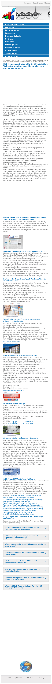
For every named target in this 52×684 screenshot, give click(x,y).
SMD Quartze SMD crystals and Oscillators (25, 495)
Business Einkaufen (13, 36)
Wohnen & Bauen (12, 48)
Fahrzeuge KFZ (11, 45)
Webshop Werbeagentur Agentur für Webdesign (19, 510)
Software (9, 39)
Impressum (27, 3)
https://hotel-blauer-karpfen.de (13, 391)
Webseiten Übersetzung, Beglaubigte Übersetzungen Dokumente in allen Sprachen (21, 320)
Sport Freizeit (11, 53)
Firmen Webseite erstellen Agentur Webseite (18, 498)
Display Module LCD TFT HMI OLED (20, 423)
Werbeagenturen (12, 30)
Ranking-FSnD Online (14, 24)
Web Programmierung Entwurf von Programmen (20, 503)
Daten (35, 3)
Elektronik (9, 42)
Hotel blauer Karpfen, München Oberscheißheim (20, 356)
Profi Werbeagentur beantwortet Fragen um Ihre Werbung (23, 509)
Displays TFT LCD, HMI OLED (22, 422)
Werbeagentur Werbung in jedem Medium (17, 512)
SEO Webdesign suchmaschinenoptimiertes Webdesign (22, 499)
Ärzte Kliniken (11, 50)
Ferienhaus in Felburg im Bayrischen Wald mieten (20, 438)
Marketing (9, 27)
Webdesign (10, 33)
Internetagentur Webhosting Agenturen (16, 501)
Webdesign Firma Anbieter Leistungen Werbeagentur (21, 505)
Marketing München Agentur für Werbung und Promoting (23, 507)
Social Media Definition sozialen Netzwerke (18, 514)
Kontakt (40, 3)
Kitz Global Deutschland (11, 341)
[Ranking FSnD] (9, 14)
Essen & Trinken (12, 56)
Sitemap (47, 3)
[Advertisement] (26, 87)
